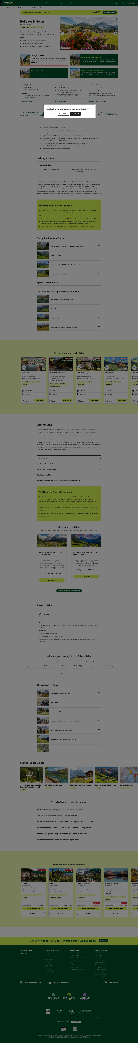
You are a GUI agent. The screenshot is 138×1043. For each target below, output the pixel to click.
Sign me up (52, 532)
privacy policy (54, 534)
